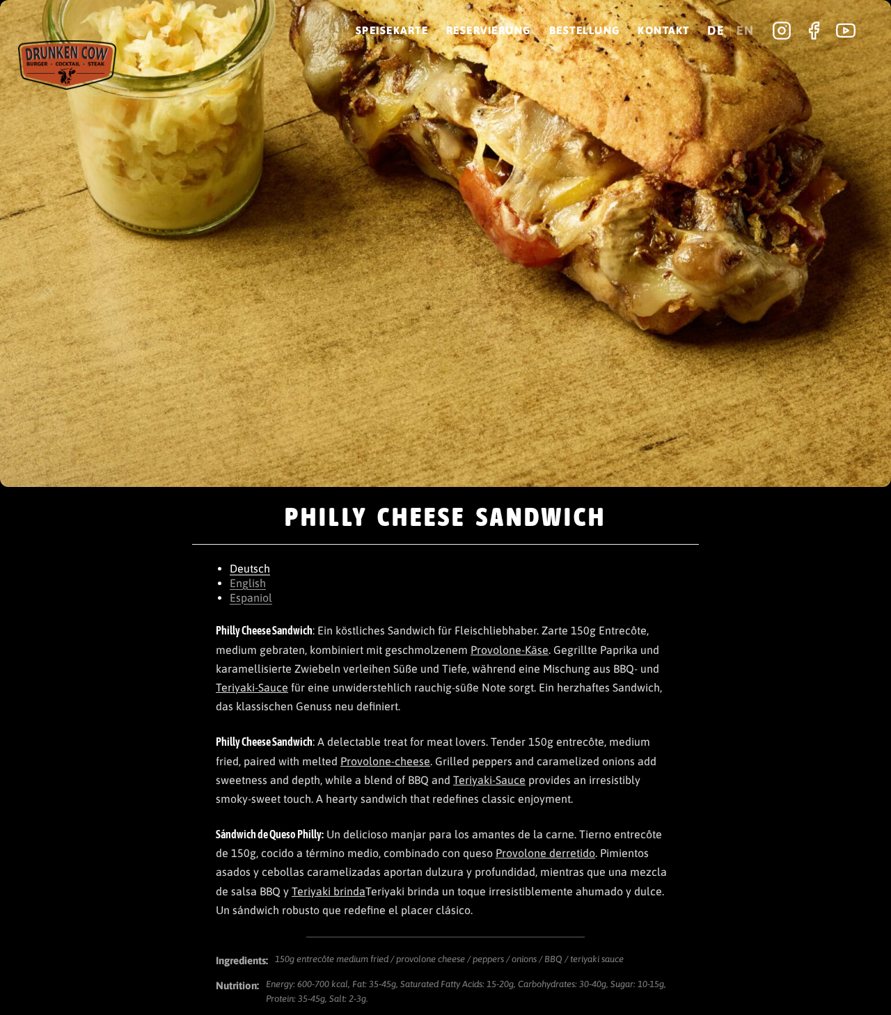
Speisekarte (392, 30)
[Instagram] (781, 30)
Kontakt (664, 30)
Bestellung (584, 30)
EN (745, 31)
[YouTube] (845, 30)
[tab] (445, 568)
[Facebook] (813, 30)
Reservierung (488, 30)
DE (716, 31)
